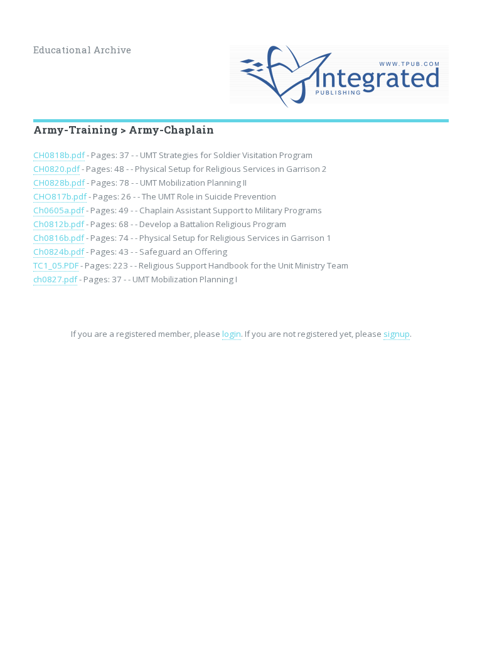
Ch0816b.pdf (58, 237)
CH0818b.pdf (59, 155)
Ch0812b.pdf (58, 224)
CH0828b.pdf (59, 182)
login (231, 333)
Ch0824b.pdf (58, 251)
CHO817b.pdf (60, 196)
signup (396, 333)
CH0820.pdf (56, 168)
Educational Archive (82, 49)
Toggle (22, 23)
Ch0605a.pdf (58, 210)
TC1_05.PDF (55, 265)
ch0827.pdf (55, 279)
